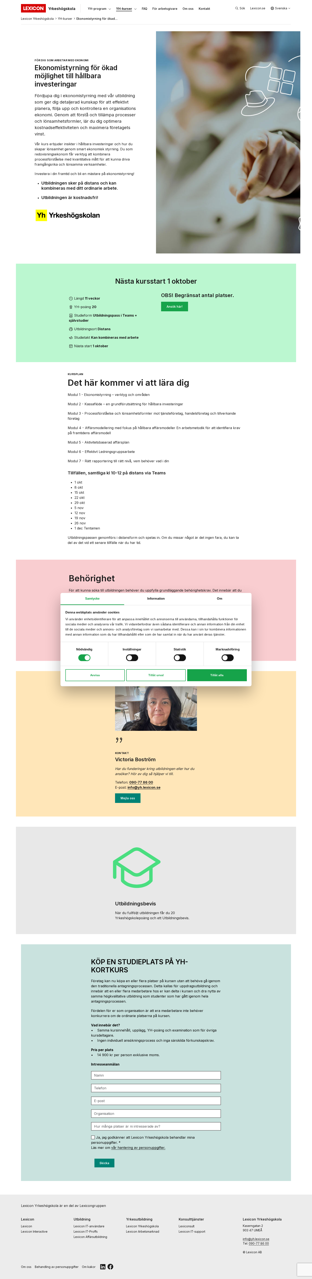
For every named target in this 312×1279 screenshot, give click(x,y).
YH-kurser (65, 18)
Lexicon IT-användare (89, 1226)
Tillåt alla (216, 675)
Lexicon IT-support (192, 1231)
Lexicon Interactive (34, 1231)
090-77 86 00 (141, 782)
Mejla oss (128, 798)
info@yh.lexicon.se (144, 787)
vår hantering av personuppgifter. (138, 1147)
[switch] (132, 657)
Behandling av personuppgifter (57, 1267)
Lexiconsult (186, 1226)
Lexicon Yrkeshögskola (37, 18)
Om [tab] (219, 598)
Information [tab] (156, 598)
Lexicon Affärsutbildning (90, 1237)
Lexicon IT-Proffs (86, 1231)
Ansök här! (175, 306)
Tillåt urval (156, 675)
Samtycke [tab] (92, 598)
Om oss (26, 1267)
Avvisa (95, 675)
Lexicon (26, 1226)
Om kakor (89, 1267)
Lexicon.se (257, 8)
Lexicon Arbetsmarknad (142, 1231)
